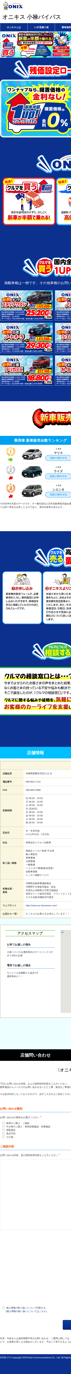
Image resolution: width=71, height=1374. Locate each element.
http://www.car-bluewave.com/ (41, 905)
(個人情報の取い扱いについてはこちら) (26, 1311)
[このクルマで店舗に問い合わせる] (26, 318)
